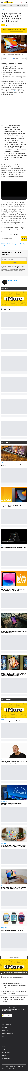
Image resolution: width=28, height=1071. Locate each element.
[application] (14, 189)
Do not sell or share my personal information (12, 1061)
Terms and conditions (7, 1021)
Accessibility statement (7, 1033)
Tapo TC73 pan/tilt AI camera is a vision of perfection (13, 978)
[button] (26, 2)
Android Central (5, 1055)
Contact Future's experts (7, 1024)
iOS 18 (10, 5)
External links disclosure (7, 1043)
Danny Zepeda (10, 25)
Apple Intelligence (20, 5)
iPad (3, 9)
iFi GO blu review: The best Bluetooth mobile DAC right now (14, 992)
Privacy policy (5, 1027)
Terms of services (18, 266)
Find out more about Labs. (16, 31)
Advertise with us (6, 1052)
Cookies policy (5, 1030)
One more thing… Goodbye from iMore (15, 973)
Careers (3, 1036)
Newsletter (24, 58)
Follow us (16, 58)
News (3, 25)
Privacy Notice (20, 267)
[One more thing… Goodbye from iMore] (14, 967)
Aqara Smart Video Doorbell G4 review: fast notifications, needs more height (14, 985)
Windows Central (6, 1058)
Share (5, 58)
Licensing (4, 1039)
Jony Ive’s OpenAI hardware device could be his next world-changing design (14, 999)
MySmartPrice (13, 91)
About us (4, 1046)
